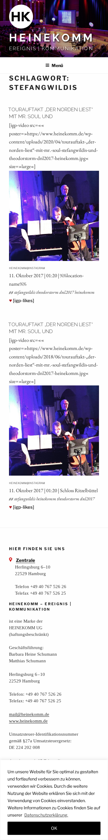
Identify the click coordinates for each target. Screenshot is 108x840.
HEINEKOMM (51, 37)
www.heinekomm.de (28, 720)
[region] (54, 800)
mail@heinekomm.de (29, 714)
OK (54, 828)
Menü (57, 65)
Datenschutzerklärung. (46, 814)
